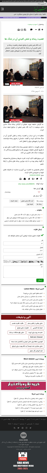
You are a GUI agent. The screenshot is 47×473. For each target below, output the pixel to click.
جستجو (22, 424)
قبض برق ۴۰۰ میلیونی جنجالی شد (32, 373)
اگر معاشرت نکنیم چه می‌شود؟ (34, 376)
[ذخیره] (25, 29)
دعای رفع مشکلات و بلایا (16, 332)
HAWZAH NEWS (35, 175)
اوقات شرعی (6, 419)
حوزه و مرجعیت (32, 24)
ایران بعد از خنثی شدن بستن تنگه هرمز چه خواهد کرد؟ (26, 303)
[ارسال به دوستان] (22, 29)
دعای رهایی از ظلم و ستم (35, 323)
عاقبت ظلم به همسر (17, 323)
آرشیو (28, 419)
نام (42, 240)
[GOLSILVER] (23, 386)
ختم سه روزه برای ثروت (35, 332)
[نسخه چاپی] (19, 29)
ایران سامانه (19, 449)
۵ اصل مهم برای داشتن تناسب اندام (32, 306)
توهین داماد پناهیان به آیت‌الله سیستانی (28, 398)
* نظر (41, 264)
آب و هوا (15, 419)
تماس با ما (35, 419)
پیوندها (22, 419)
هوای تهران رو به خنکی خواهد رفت (32, 309)
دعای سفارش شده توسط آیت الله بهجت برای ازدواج (27, 346)
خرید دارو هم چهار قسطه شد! (32, 411)
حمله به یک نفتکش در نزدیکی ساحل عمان (30, 296)
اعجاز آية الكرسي (38, 328)
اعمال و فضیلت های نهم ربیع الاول (33, 367)
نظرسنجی (29, 424)
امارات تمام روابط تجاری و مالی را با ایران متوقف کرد (27, 370)
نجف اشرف (13, 201)
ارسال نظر (36, 196)
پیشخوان (41, 24)
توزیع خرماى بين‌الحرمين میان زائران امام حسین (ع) (27, 363)
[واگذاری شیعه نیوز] (23, 17)
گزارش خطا (37, 188)
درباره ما (43, 419)
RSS (9, 424)
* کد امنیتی (39, 254)
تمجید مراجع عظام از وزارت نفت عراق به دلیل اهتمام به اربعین (22, 221)
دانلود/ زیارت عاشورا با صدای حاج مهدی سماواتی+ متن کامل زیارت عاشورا (24, 14)
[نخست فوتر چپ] (23, 460)
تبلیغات (37, 424)
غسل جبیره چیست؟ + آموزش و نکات (29, 408)
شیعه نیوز (30, 204)
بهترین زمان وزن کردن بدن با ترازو (32, 300)
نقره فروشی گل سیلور (36, 351)
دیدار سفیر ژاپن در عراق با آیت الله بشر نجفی (27, 214)
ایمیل (41, 247)
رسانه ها (39, 204)
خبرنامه (16, 424)
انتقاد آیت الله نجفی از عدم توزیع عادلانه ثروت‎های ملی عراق (23, 218)
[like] (23, 192)
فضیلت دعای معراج (23, 328)
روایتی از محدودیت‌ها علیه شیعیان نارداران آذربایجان (25, 402)
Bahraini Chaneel (36, 337)
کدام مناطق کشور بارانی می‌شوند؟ (33, 293)
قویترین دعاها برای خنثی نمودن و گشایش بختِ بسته (27, 342)
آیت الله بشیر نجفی (27, 201)
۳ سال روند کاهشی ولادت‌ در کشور (30, 405)
